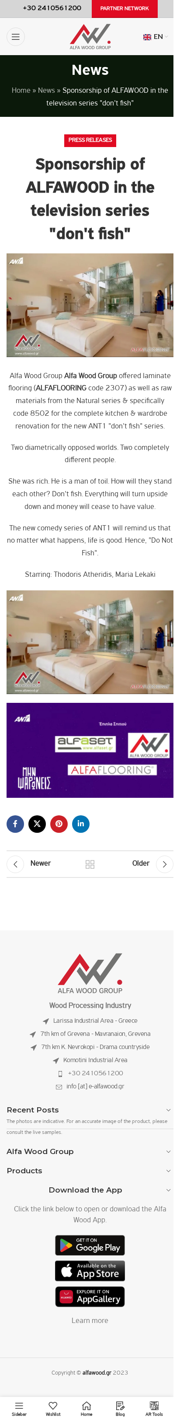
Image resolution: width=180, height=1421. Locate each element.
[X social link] (37, 824)
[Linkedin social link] (81, 824)
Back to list (90, 864)
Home (21, 91)
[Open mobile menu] (15, 37)
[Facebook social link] (15, 824)
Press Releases (90, 140)
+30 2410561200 (95, 1073)
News (46, 91)
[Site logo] (90, 37)
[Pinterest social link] (59, 824)
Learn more (90, 1321)
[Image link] (90, 973)
